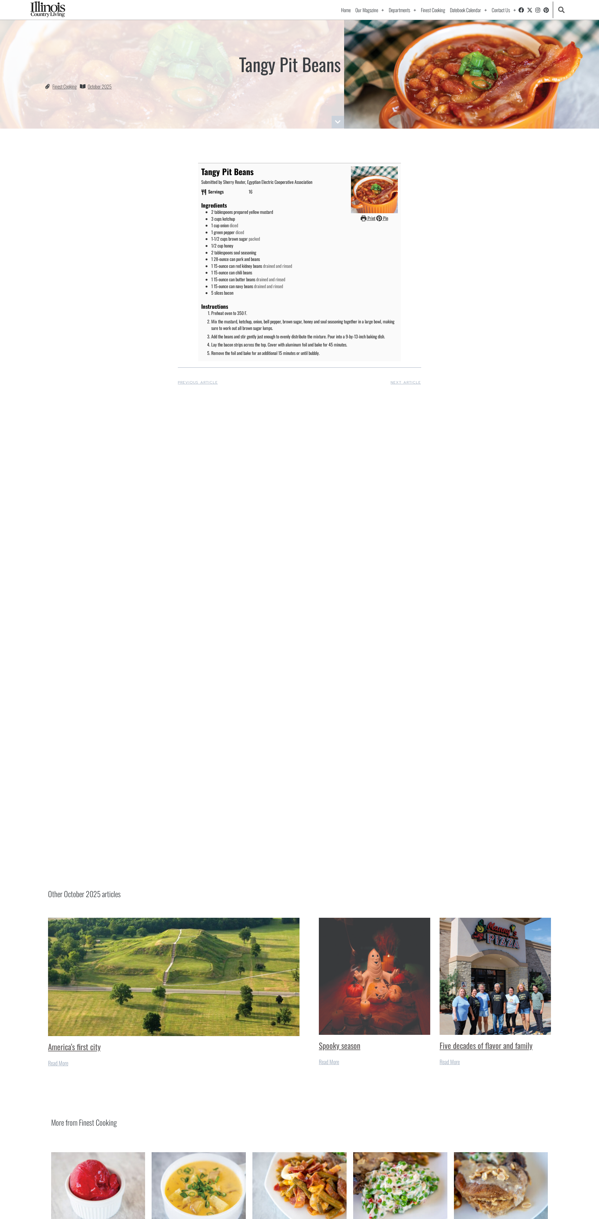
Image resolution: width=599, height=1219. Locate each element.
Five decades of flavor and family (486, 1045)
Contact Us (501, 10)
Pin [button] (385, 218)
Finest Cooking (433, 10)
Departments (399, 10)
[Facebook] (521, 10)
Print (371, 218)
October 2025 (100, 86)
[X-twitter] (529, 10)
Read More (58, 1063)
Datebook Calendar (465, 10)
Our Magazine (366, 10)
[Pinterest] (546, 10)
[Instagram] (538, 10)
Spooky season (339, 1045)
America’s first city (74, 1046)
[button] (561, 10)
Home (346, 10)
